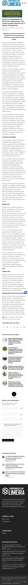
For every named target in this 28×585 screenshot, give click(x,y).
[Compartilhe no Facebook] (4, 327)
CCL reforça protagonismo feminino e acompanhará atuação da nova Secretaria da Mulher (13, 546)
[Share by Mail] (24, 327)
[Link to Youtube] (25, 582)
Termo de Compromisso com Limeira (11, 319)
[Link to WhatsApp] (22, 582)
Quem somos (5, 519)
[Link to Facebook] (18, 582)
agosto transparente (10, 317)
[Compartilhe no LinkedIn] (17, 327)
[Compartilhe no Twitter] (7, 327)
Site (21, 418)
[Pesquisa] (21, 3)
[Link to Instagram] (20, 582)
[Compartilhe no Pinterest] (14, 327)
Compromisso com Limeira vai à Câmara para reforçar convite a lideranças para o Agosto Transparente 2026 (14, 566)
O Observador (19, 317)
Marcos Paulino (5, 30)
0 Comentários (11, 28)
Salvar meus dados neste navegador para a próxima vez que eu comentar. (13, 424)
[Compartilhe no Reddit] (20, 327)
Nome (21, 409)
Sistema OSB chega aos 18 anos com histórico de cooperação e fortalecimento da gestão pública (14, 553)
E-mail (21, 415)
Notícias (19, 28)
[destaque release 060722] (12, 13)
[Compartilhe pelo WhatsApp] (10, 327)
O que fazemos (6, 521)
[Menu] (25, 3)
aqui (3, 268)
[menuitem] (21, 3)
